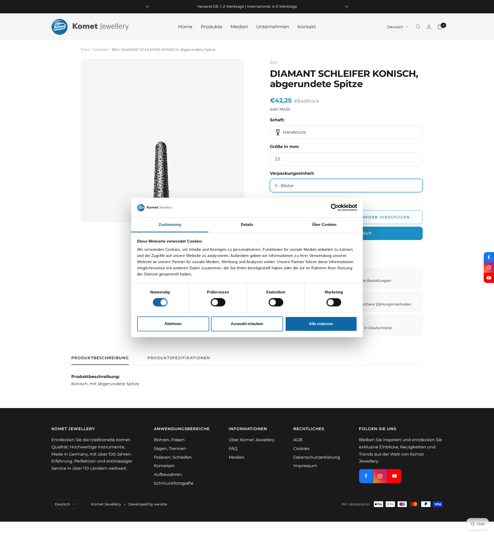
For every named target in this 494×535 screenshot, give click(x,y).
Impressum (305, 465)
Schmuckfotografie (173, 483)
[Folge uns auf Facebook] (489, 257)
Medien (239, 27)
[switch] (218, 302)
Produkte (211, 27)
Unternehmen (272, 27)
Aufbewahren (168, 474)
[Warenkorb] (440, 26)
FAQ (233, 448)
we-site (160, 504)
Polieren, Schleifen (173, 457)
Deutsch (395, 26)
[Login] (429, 27)
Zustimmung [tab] (169, 224)
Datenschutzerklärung (316, 457)
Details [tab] (247, 224)
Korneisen (164, 465)
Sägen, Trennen (170, 448)
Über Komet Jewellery (252, 439)
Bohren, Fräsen (169, 439)
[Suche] (418, 26)
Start (85, 49)
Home (185, 27)
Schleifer (101, 49)
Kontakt (306, 27)
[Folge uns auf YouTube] (489, 278)
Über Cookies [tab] (324, 224)
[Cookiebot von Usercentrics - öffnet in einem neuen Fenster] (334, 207)
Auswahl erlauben (247, 323)
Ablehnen (173, 323)
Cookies (301, 448)
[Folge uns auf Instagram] (489, 267)
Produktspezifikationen (178, 358)
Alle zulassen (321, 323)
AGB (297, 439)
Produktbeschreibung (100, 358)
